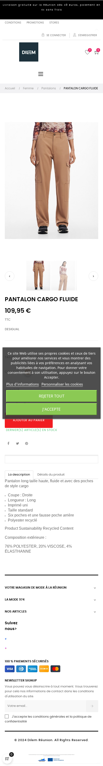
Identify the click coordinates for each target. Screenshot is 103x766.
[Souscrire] (92, 706)
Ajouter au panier (29, 420)
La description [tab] (19, 474)
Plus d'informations (22, 384)
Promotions (35, 22)
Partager (8, 443)
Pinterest (26, 443)
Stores (54, 22)
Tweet (17, 443)
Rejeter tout (51, 396)
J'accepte (51, 409)
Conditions (13, 22)
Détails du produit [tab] (51, 474)
